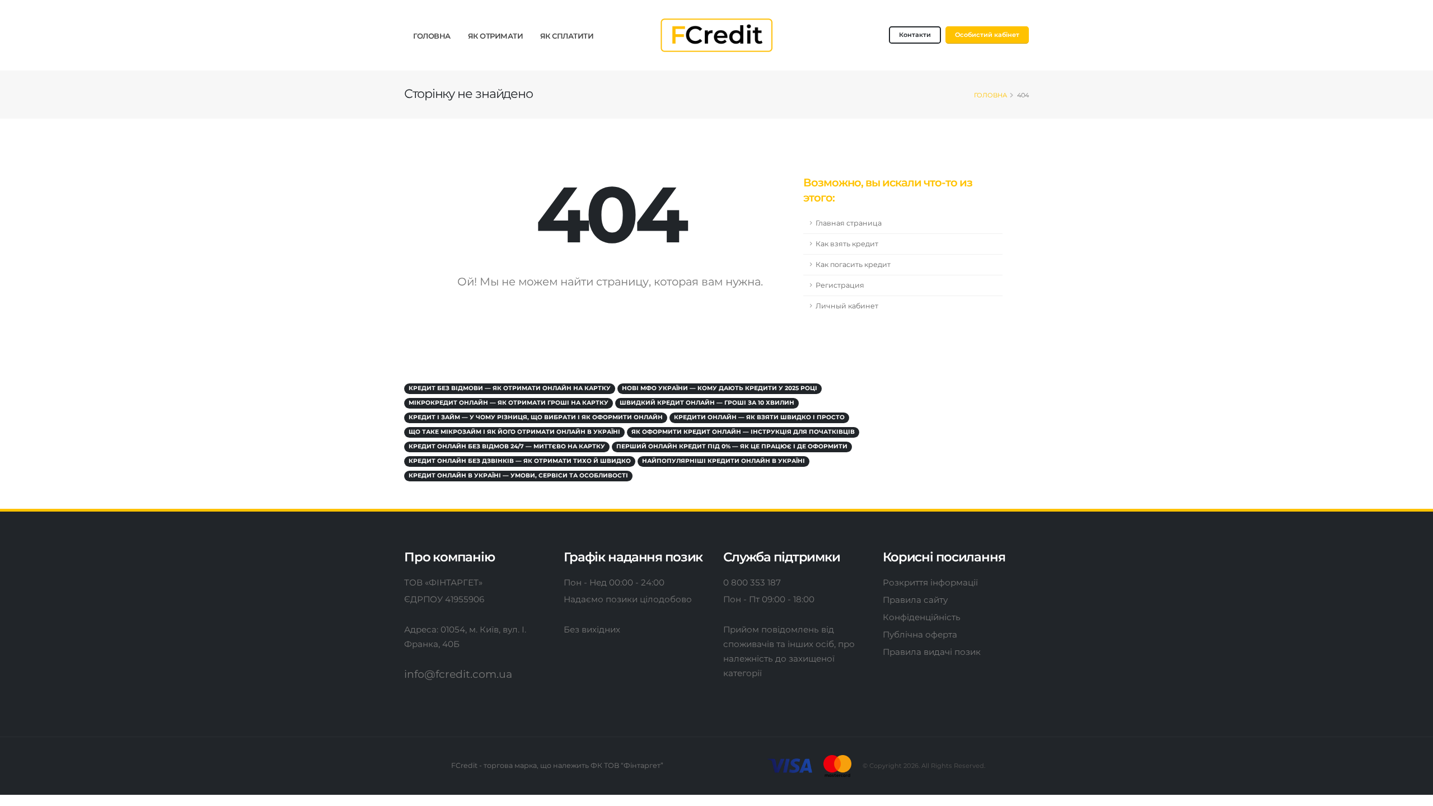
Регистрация (840, 285)
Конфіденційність (922, 617)
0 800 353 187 (752, 582)
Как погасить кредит (853, 264)
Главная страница (849, 223)
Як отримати (495, 35)
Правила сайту (915, 599)
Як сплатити (567, 35)
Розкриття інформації (930, 582)
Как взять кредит (847, 244)
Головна (432, 35)
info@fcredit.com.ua (458, 674)
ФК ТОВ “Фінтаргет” (627, 765)
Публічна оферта (920, 634)
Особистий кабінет (987, 35)
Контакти (915, 35)
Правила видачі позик (932, 651)
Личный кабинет (847, 306)
